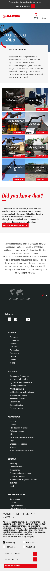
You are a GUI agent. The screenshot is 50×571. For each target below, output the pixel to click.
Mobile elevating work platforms (22, 392)
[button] (44, 16)
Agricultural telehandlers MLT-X (21, 382)
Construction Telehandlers (19, 376)
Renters (13, 360)
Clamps (13, 425)
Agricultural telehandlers (19, 379)
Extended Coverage (17, 467)
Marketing (30, 547)
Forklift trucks (15, 402)
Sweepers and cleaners (18, 444)
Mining (12, 363)
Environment (14, 353)
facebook (8, 319)
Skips (12, 441)
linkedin (30, 319)
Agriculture (14, 337)
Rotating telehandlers (18, 386)
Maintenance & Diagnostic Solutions (23, 480)
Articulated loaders (17, 389)
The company (15, 499)
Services (12, 459)
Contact (13, 502)
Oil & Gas (13, 347)
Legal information (16, 506)
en (43, 295)
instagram (17, 319)
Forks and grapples (17, 431)
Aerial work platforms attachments (22, 437)
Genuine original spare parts (20, 473)
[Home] (12, 16)
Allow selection (11, 559)
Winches (13, 447)
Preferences (11, 547)
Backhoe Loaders (16, 408)
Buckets (13, 421)
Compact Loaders (16, 405)
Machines (12, 371)
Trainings (13, 483)
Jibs (11, 434)
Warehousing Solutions (18, 395)
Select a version (23, 6)
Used (12, 486)
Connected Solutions (17, 476)
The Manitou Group (16, 494)
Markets (12, 332)
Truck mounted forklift (18, 398)
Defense (13, 356)
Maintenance (15, 470)
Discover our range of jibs (14, 225)
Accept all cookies (12, 566)
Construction (14, 340)
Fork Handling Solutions (18, 428)
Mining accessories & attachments (22, 450)
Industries (13, 343)
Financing (13, 463)
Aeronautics (14, 350)
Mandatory (10, 542)
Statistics (30, 542)
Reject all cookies (12, 554)
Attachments (14, 417)
